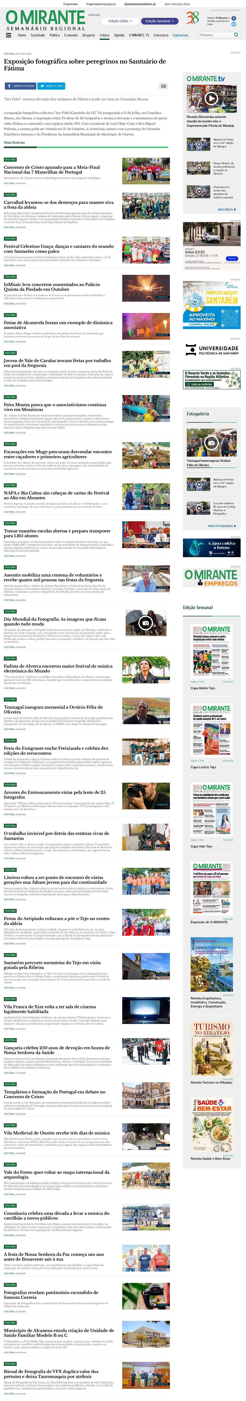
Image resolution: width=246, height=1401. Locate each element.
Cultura (9, 54)
